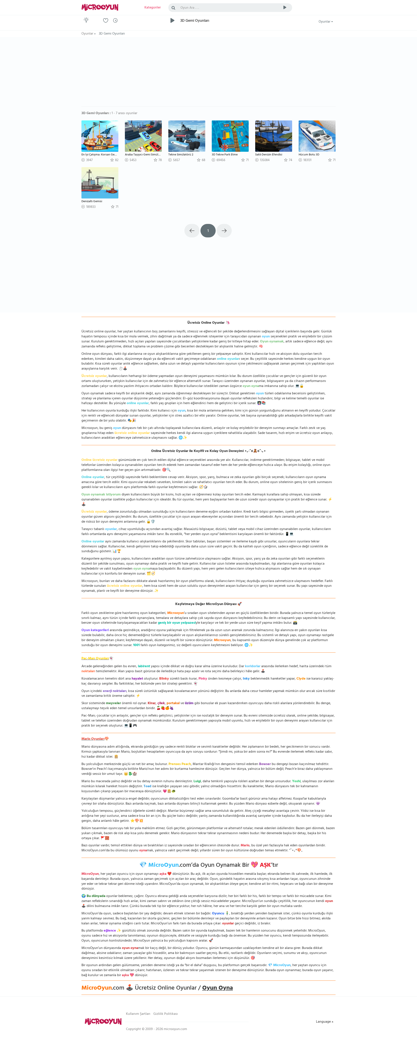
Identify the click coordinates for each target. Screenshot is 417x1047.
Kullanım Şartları (138, 1014)
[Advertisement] (208, 73)
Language (324, 1022)
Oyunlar (325, 22)
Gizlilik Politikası (165, 1014)
